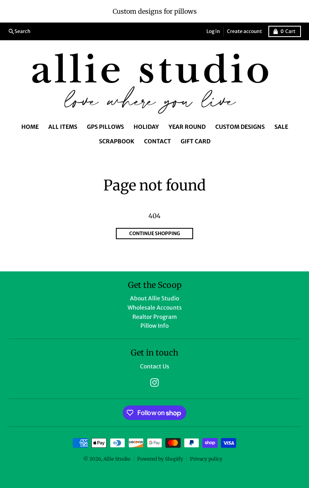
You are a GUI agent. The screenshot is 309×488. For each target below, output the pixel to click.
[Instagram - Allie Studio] (154, 382)
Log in (213, 31)
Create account (244, 31)
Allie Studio (116, 459)
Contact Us (154, 366)
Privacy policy (206, 459)
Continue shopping (154, 233)
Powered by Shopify (160, 459)
